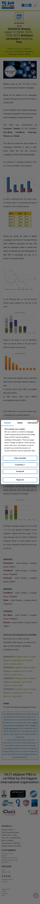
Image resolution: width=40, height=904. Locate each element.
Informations (33, 423)
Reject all (20, 480)
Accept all (20, 471)
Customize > (20, 465)
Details (20, 423)
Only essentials (20, 458)
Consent (7, 423)
